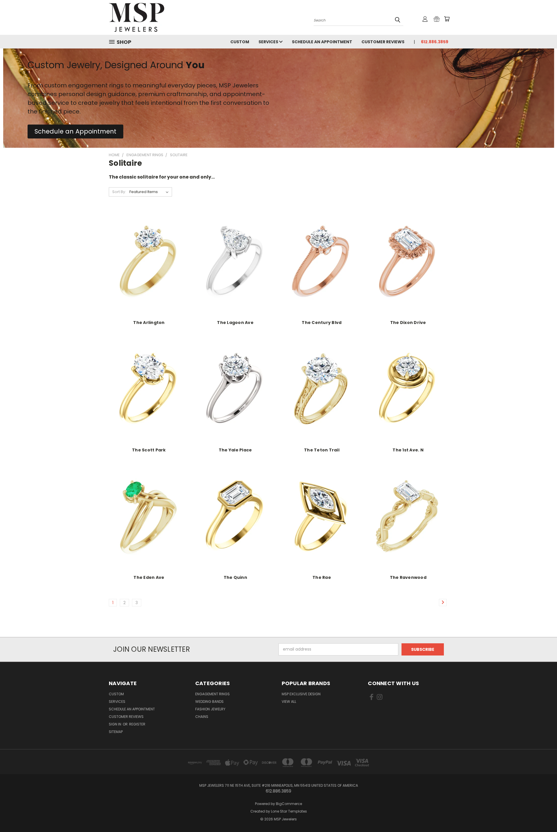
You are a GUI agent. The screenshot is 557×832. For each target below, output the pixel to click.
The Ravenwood (408, 577)
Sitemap (116, 731)
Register (137, 724)
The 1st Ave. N (408, 450)
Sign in (115, 724)
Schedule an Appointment (322, 42)
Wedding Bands (209, 701)
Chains (201, 716)
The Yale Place (235, 450)
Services (268, 42)
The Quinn (235, 577)
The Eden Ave (148, 577)
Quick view (149, 257)
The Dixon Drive (408, 322)
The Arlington (148, 322)
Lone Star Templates (289, 811)
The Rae (321, 577)
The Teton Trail (321, 450)
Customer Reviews (382, 42)
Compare (146, 268)
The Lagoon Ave (235, 322)
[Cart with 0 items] (447, 19)
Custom (239, 42)
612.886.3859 (434, 42)
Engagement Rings (212, 693)
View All (289, 701)
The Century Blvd (321, 322)
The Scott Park (149, 450)
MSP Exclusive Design (301, 693)
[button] (75, 131)
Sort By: (119, 192)
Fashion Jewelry (210, 709)
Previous (542, 814)
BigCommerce (289, 803)
